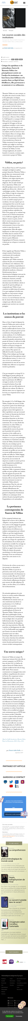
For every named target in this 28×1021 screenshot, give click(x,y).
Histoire (3, 991)
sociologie (11, 61)
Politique (3, 978)
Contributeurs (20, 985)
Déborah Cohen (7, 884)
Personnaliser (19, 1016)
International (4, 987)
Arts (2, 985)
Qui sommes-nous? (21, 978)
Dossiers (12, 985)
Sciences (3, 994)
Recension (5, 30)
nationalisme (5, 61)
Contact (19, 981)
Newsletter (11, 1001)
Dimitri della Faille (8, 48)
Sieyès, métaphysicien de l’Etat (17, 879)
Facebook (17, 1001)
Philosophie (11, 30)
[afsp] (11, 961)
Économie (3, 983)
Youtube (18, 1003)
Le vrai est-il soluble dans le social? (17, 901)
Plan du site (19, 989)
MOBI (21, 59)
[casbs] (5, 961)
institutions (15, 61)
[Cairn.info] (20, 962)
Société (3, 981)
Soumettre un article (22, 983)
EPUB (17, 59)
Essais (11, 978)
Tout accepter (9, 1016)
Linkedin (17, 1005)
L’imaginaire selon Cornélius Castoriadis (17, 924)
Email (13, 807)
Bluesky (11, 1003)
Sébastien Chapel (15, 929)
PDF (13, 59)
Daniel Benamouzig (15, 905)
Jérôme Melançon (7, 864)
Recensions (12, 981)
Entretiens (12, 983)
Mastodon (11, 1005)
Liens (18, 987)
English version (6, 57)
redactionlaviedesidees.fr (9, 836)
